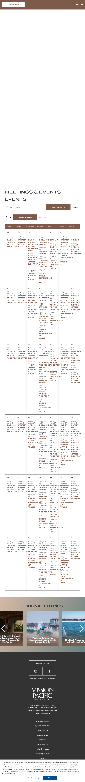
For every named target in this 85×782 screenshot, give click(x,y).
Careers (42, 758)
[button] (82, 628)
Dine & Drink (42, 730)
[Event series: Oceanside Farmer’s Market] (42, 238)
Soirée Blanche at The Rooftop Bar (65, 549)
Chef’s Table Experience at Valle (34, 275)
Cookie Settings (34, 778)
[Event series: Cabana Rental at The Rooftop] (12, 238)
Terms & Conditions (28, 771)
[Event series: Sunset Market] (42, 249)
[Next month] (10, 217)
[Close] (81, 762)
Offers (42, 740)
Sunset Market (43, 308)
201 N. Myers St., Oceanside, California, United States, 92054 (42, 706)
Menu (79, 5)
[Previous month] (6, 217)
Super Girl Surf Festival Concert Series (55, 430)
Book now (14, 5)
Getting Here (42, 754)
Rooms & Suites (42, 721)
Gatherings (42, 735)
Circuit (54, 240)
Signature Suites (42, 726)
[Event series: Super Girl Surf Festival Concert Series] (55, 423)
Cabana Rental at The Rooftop (55, 250)
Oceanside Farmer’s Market (45, 242)
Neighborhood (42, 749)
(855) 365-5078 (42, 713)
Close (50, 778)
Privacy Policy (7, 769)
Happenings (42, 744)
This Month (25, 217)
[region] (42, 770)
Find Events (58, 207)
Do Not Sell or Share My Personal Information (43, 682)
